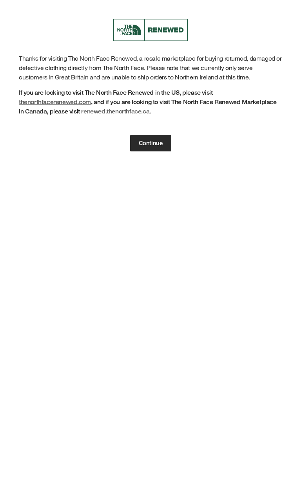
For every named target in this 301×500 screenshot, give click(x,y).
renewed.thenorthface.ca (115, 111)
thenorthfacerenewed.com (55, 102)
